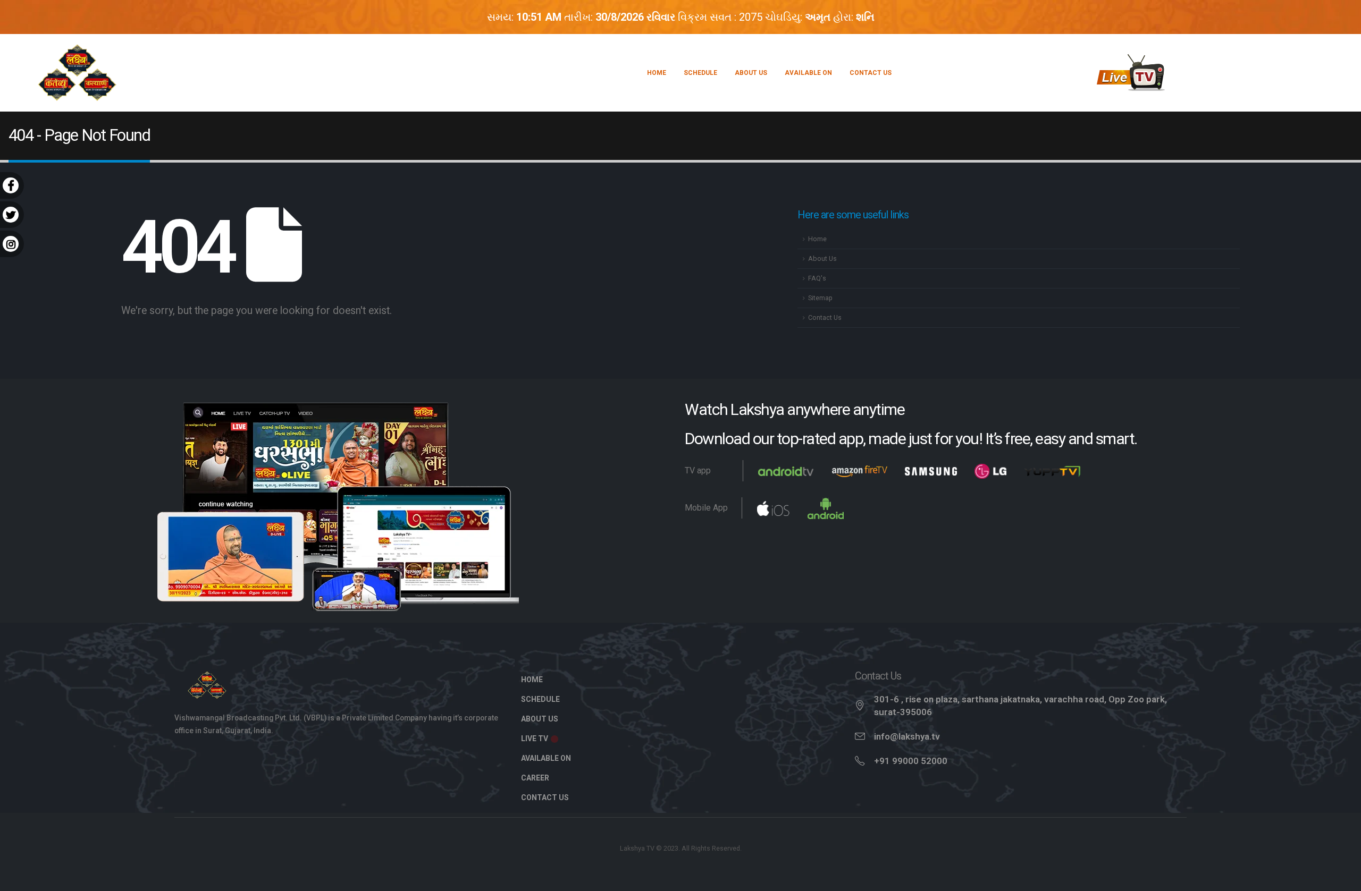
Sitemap (820, 298)
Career (535, 778)
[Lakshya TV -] (77, 73)
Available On (808, 73)
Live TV (535, 738)
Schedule (700, 73)
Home (656, 73)
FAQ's (817, 278)
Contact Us (871, 73)
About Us (751, 73)
